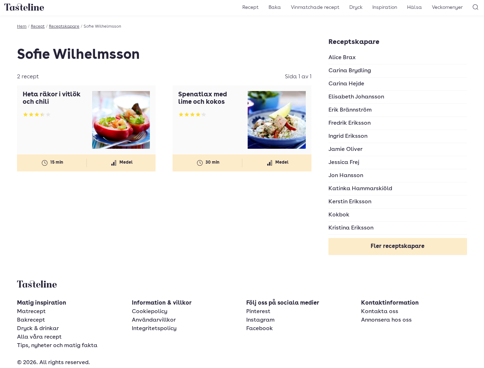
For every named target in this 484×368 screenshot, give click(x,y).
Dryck (355, 7)
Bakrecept (31, 320)
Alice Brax (342, 58)
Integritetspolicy (154, 329)
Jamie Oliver (345, 149)
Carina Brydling (349, 71)
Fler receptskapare (397, 246)
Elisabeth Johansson (356, 97)
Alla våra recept (39, 337)
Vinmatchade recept (315, 7)
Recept (250, 7)
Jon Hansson (345, 176)
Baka (275, 7)
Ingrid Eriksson (347, 136)
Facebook (259, 329)
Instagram (260, 320)
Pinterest (258, 312)
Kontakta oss (379, 312)
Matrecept (31, 312)
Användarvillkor (154, 320)
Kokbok (338, 215)
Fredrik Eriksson (349, 123)
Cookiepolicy (149, 312)
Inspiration (384, 7)
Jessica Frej (343, 162)
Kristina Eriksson (350, 228)
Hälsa (414, 7)
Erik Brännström (350, 110)
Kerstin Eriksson (349, 202)
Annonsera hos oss (386, 320)
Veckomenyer (447, 7)
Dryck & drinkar (38, 329)
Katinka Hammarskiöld (360, 189)
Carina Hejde (346, 84)
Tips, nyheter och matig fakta (57, 346)
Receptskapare (64, 26)
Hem (22, 26)
